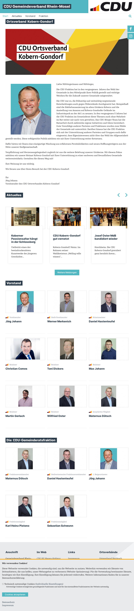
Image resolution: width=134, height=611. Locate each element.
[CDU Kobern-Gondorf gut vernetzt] (67, 208)
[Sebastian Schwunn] (67, 496)
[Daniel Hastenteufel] (109, 292)
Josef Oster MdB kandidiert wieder (106, 237)
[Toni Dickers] (67, 339)
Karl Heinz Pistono (17, 525)
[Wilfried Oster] (67, 386)
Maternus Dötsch (100, 416)
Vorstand (30, 16)
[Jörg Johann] (25, 292)
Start (5, 16)
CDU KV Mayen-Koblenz (49, 558)
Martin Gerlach (15, 416)
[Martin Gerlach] (25, 386)
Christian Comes (16, 368)
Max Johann (97, 368)
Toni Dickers (55, 368)
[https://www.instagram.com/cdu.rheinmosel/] (130, 36)
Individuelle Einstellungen (49, 584)
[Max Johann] (109, 339)
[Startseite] (111, 1)
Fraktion (43, 16)
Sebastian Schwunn (60, 525)
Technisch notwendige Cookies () (33, 584)
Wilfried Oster (56, 416)
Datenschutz (8, 602)
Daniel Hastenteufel (102, 321)
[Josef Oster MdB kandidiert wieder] (109, 208)
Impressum (74, 558)
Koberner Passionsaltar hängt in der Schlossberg (24, 238)
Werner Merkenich (59, 321)
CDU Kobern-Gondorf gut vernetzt (66, 237)
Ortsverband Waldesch (110, 558)
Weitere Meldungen (67, 272)
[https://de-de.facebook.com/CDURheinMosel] (130, 29)
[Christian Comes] (25, 339)
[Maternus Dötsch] (109, 386)
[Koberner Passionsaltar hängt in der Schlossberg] (25, 208)
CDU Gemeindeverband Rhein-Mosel (37, 6)
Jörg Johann (13, 321)
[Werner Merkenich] (67, 292)
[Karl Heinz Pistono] (25, 496)
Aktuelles (17, 16)
